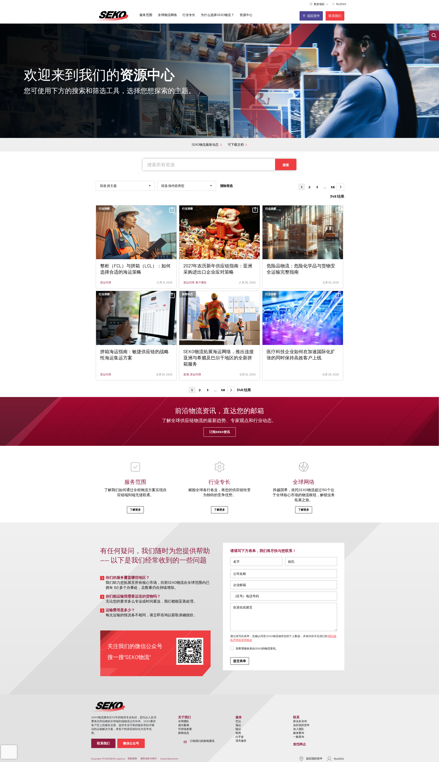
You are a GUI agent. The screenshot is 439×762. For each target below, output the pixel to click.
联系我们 (103, 743)
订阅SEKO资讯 (219, 432)
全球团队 (183, 721)
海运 (238, 725)
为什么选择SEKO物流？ (217, 15)
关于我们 (184, 717)
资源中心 (246, 15)
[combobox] (125, 186)
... (325, 187)
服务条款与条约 (149, 758)
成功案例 (183, 725)
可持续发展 (185, 728)
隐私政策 (132, 758)
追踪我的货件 (301, 725)
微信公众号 (131, 743)
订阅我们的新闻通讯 (202, 740)
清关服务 (241, 740)
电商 (238, 732)
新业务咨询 (300, 721)
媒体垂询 (298, 732)
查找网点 (299, 744)
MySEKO (339, 758)
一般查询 (298, 736)
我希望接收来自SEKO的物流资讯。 (257, 648)
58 (333, 187)
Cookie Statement (169, 758)
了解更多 (135, 509)
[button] (434, 35)
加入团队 (298, 728)
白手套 (240, 736)
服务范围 (145, 15)
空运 (238, 721)
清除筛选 (226, 186)
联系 (296, 717)
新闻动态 (183, 732)
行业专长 (188, 15)
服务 (239, 717)
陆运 (238, 728)
